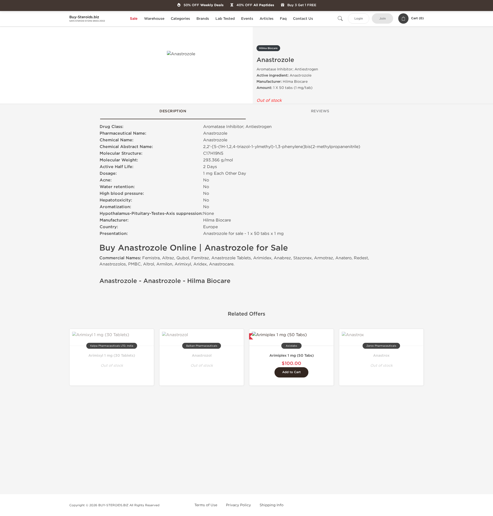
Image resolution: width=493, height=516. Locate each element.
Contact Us (303, 18)
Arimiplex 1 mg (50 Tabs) (291, 355)
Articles (266, 18)
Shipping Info (271, 505)
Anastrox (381, 355)
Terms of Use (205, 505)
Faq (283, 18)
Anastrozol (202, 355)
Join (382, 19)
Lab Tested (225, 18)
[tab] (173, 111)
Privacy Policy (238, 505)
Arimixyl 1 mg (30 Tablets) (111, 355)
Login (358, 19)
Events (247, 18)
